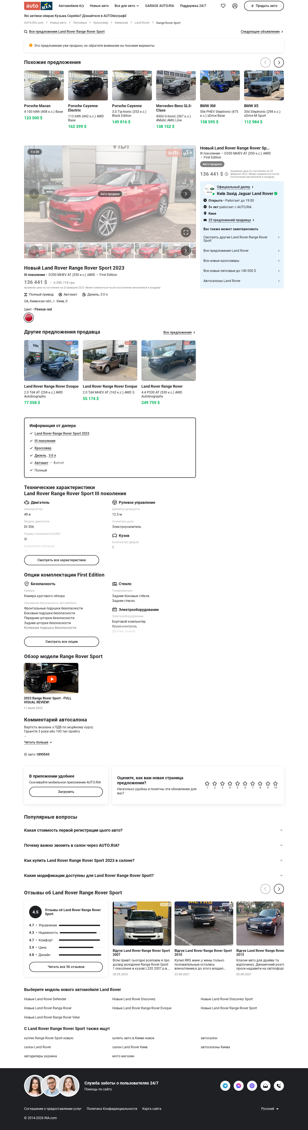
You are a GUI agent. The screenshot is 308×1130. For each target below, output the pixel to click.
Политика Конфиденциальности (112, 1109)
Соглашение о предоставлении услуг (53, 1109)
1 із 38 (34, 151)
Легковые (80, 22)
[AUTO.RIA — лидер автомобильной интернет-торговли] (38, 6)
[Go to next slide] (190, 360)
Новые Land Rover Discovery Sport (227, 999)
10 (275, 787)
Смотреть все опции (61, 642)
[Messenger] (239, 1086)
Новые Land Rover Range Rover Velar (52, 1017)
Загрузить (66, 792)
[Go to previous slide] (30, 360)
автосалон (209, 1038)
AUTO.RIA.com (33, 22)
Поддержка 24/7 (193, 6)
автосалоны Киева (215, 1047)
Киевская (121, 22)
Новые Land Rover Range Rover (47, 1008)
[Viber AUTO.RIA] (252, 1086)
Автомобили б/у (71, 6)
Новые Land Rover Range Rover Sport (229, 1008)
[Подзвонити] (279, 1086)
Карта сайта (151, 1109)
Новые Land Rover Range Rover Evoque (141, 1008)
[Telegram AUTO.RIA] (225, 1086)
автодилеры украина (40, 1056)
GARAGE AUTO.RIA (159, 6)
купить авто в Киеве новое (133, 1038)
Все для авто (125, 6)
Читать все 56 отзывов (66, 967)
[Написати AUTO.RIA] (265, 1086)
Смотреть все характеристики (62, 560)
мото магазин (123, 1056)
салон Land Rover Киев (130, 1047)
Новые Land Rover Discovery (133, 999)
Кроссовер (100, 22)
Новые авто (99, 6)
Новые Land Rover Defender (45, 999)
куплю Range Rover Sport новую (48, 1038)
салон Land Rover (37, 1047)
